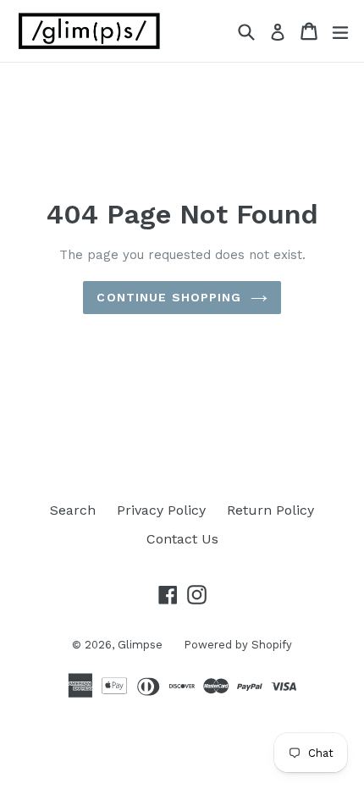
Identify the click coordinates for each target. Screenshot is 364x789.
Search (73, 510)
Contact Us (182, 539)
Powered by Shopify (238, 644)
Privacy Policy (161, 510)
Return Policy (270, 510)
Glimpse (140, 644)
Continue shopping (169, 297)
